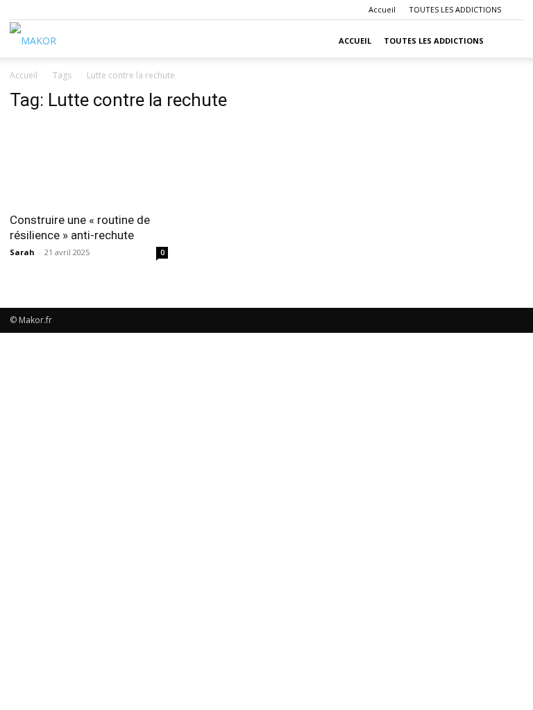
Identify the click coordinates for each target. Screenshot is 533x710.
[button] (506, 41)
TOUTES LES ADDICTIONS (455, 9)
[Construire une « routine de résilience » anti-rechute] (89, 164)
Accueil (382, 9)
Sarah (22, 252)
